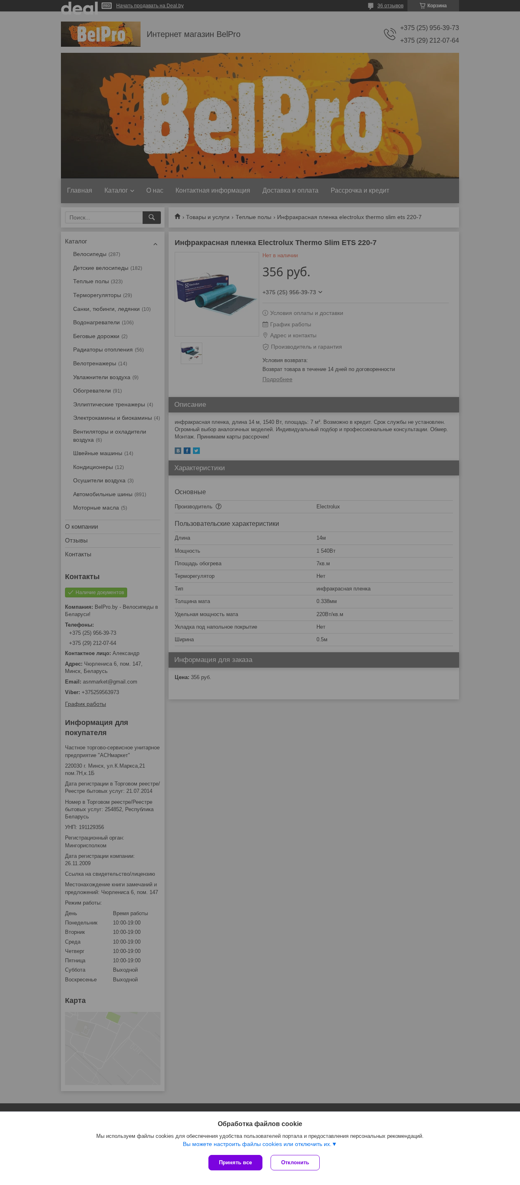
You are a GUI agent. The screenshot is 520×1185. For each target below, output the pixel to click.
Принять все (235, 1162)
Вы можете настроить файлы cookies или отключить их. (257, 1144)
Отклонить (295, 1162)
